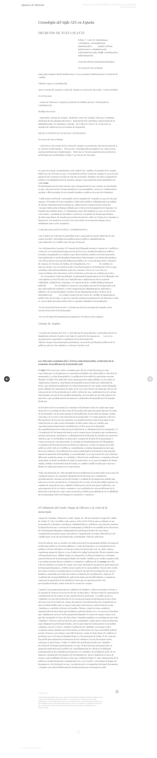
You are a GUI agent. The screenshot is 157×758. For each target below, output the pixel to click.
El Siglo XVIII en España (70, 697)
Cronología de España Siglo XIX (49, 697)
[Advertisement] (58, 55)
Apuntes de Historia (32, 5)
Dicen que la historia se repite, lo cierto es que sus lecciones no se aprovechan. (109, 6)
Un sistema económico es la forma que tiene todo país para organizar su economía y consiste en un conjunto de (70, 705)
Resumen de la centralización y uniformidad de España (77, 701)
